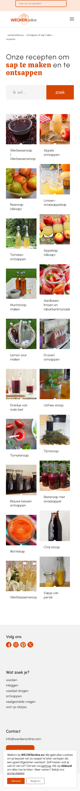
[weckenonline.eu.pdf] (33, 19)
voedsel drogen (17, 691)
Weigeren (35, 781)
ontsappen (14, 696)
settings (46, 766)
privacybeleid (15, 773)
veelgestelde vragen (20, 702)
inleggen (12, 685)
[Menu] (72, 19)
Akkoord (16, 781)
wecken (11, 680)
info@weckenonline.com (23, 739)
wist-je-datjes (16, 707)
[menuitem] (41, 5)
